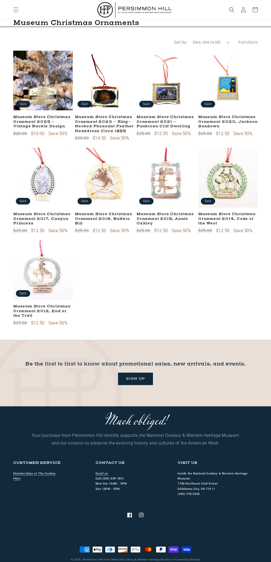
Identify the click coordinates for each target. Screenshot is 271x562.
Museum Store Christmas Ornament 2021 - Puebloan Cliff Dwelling (165, 122)
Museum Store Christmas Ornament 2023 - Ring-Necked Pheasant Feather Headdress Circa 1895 (104, 124)
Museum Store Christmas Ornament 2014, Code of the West (227, 219)
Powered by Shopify (186, 559)
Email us (102, 473)
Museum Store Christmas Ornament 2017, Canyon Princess (42, 219)
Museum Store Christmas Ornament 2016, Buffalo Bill (103, 219)
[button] (16, 10)
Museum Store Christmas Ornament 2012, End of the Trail (42, 311)
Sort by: (180, 42)
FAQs (17, 478)
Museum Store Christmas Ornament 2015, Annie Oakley (165, 219)
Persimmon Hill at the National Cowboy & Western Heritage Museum (128, 559)
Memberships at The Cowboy (34, 473)
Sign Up (135, 379)
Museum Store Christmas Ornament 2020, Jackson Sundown (228, 122)
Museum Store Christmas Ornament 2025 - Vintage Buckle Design (42, 122)
